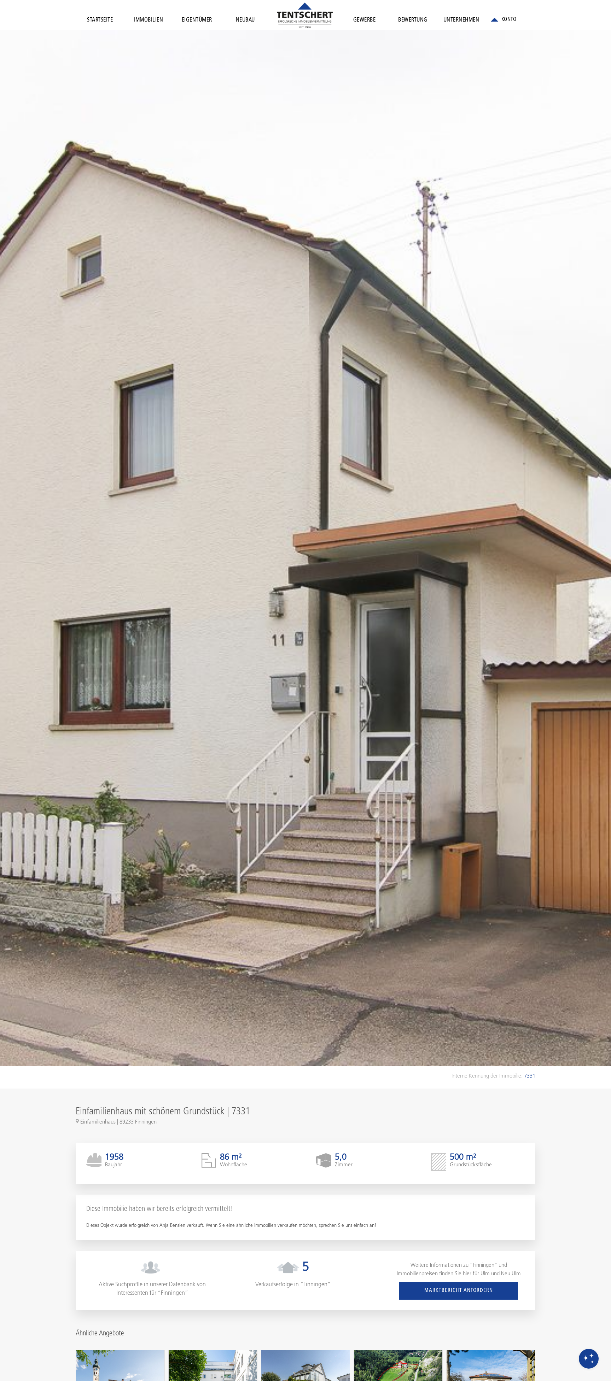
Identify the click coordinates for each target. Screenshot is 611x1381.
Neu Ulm (511, 1274)
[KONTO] (503, 20)
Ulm (485, 1274)
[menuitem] (100, 21)
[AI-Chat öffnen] (589, 1359)
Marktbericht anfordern (458, 1290)
